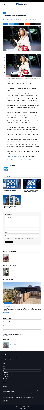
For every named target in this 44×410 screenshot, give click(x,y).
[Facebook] (4, 58)
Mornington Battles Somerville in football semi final (13, 334)
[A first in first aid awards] (22, 38)
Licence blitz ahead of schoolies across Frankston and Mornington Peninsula (30, 191)
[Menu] (4, 4)
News (4, 368)
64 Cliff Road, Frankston (9, 305)
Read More (6, 312)
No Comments (31, 19)
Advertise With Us (6, 376)
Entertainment (5, 372)
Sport (4, 370)
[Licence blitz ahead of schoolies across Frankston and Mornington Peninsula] (32, 184)
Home (4, 366)
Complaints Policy (23, 408)
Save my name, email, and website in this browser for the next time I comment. (20, 238)
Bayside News (9, 19)
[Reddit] (4, 67)
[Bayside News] (22, 4)
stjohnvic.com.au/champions (15, 156)
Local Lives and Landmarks (7, 374)
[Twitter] (4, 60)
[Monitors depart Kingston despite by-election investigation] (12, 200)
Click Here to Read (13, 254)
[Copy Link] (4, 72)
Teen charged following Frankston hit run (12, 190)
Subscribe (5, 378)
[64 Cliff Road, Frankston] (22, 293)
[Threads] (4, 70)
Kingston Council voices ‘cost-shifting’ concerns (12, 321)
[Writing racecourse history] (6, 345)
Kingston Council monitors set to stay (10, 325)
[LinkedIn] (4, 63)
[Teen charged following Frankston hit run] (12, 184)
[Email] (4, 65)
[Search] (39, 4)
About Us (4, 380)
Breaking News (8, 1)
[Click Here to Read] (6, 258)
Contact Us (5, 382)
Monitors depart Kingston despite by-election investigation (11, 207)
